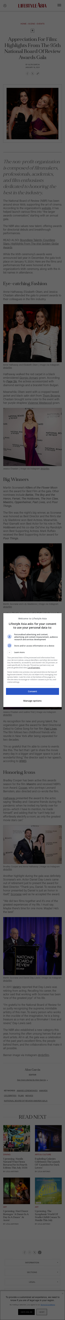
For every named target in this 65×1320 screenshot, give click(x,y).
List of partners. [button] (34, 668)
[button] (32, 652)
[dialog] (32, 660)
